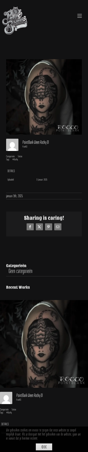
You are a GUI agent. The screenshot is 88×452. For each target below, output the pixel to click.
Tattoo (20, 156)
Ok (44, 447)
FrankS (25, 146)
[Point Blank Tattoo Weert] (15, 9)
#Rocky (15, 159)
